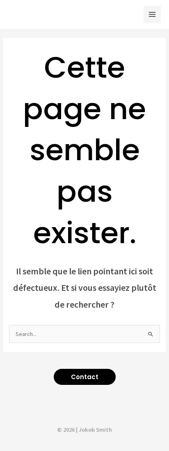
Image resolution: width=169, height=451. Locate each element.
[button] (85, 377)
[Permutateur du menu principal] (152, 14)
